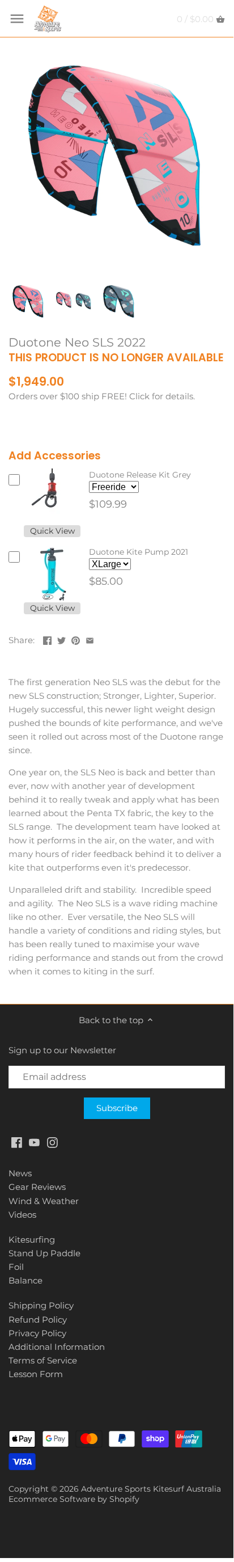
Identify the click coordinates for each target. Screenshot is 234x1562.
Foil (16, 1266)
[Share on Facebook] (47, 639)
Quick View (52, 531)
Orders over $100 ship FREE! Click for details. (101, 396)
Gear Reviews (37, 1186)
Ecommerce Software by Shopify (73, 1499)
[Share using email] (90, 639)
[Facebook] (16, 1141)
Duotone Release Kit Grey (140, 475)
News (20, 1173)
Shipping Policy (41, 1305)
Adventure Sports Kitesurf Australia (151, 1488)
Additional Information (56, 1346)
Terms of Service (42, 1360)
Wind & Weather (43, 1201)
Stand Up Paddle (44, 1253)
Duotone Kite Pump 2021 (138, 552)
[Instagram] (52, 1141)
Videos (22, 1214)
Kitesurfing (31, 1239)
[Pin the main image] (75, 639)
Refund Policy (37, 1319)
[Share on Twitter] (61, 639)
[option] (28, 301)
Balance (25, 1280)
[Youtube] (34, 1141)
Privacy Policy (37, 1333)
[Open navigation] (16, 18)
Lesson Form (35, 1374)
